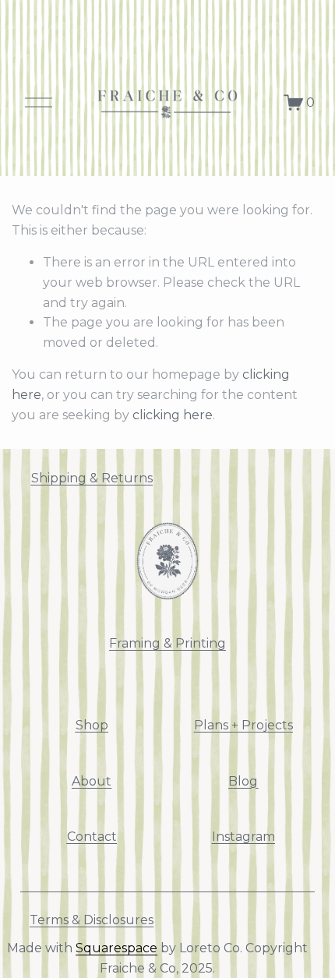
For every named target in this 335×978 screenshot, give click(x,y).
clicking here (172, 415)
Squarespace (116, 948)
